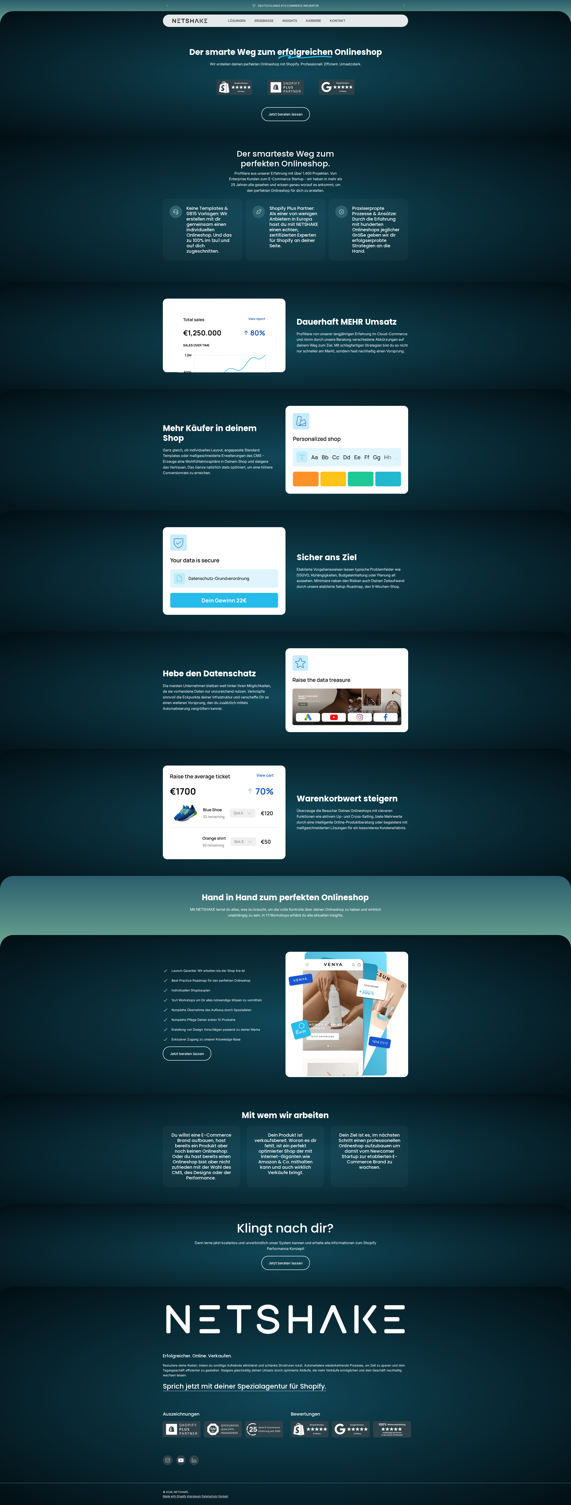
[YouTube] (181, 1460)
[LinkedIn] (194, 1460)
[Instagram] (168, 1460)
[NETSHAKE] (190, 21)
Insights (289, 21)
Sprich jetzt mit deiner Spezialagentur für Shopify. (244, 1386)
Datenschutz (210, 1496)
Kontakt (337, 21)
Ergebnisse (263, 21)
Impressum (194, 1496)
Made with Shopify (174, 1496)
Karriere (313, 21)
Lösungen (237, 21)
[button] (167, 5)
